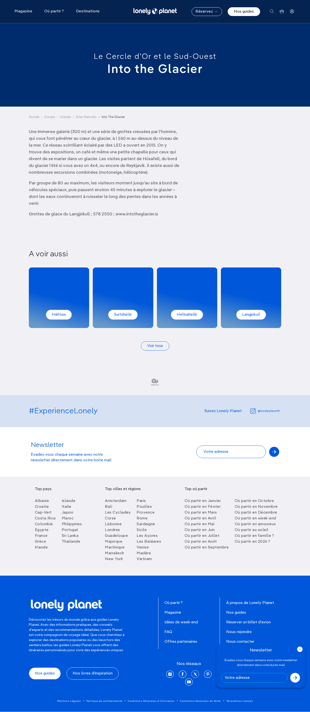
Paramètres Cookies (239, 701)
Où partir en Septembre (207, 547)
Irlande (41, 547)
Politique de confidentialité (104, 701)
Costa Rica (45, 518)
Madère (144, 553)
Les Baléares (149, 542)
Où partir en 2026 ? (252, 542)
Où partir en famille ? (254, 536)
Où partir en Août (201, 542)
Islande (65, 117)
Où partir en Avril (200, 518)
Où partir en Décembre (256, 513)
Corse (110, 518)
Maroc (68, 518)
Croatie (42, 507)
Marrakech (114, 553)
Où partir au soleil (251, 530)
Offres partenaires (180, 642)
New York (114, 559)
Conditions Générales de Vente (200, 701)
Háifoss (59, 315)
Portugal (70, 530)
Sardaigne (146, 524)
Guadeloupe (116, 536)
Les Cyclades (118, 513)
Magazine (172, 613)
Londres (112, 530)
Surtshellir (123, 315)
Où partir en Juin (200, 530)
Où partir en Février (203, 507)
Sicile (142, 530)
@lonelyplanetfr (269, 411)
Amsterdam (116, 501)
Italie (66, 507)
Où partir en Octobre (254, 501)
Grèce (40, 542)
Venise (143, 547)
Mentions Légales (69, 701)
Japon (67, 513)
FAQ (168, 632)
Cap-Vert (43, 513)
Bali (108, 507)
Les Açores (147, 536)
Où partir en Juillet (202, 536)
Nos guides (244, 12)
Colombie (44, 524)
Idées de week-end (181, 622)
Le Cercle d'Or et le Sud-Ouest (155, 57)
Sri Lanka (70, 536)
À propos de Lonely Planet (250, 603)
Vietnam (144, 559)
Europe (50, 117)
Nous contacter (240, 642)
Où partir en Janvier (203, 501)
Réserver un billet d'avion (248, 622)
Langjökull (251, 315)
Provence (146, 513)
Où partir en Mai (199, 524)
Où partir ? (173, 603)
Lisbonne (113, 524)
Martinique (114, 547)
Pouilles (144, 507)
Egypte (42, 530)
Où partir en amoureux (255, 524)
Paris (141, 501)
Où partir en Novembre (256, 507)
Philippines (72, 524)
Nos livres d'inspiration (93, 673)
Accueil (34, 117)
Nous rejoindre (239, 632)
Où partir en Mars (201, 513)
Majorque (113, 542)
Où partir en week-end (255, 518)
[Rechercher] (272, 11)
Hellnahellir (187, 315)
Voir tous (155, 346)
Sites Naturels (86, 117)
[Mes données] (291, 11)
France (41, 536)
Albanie (42, 501)
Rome (142, 518)
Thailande (71, 542)
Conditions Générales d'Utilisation (151, 701)
